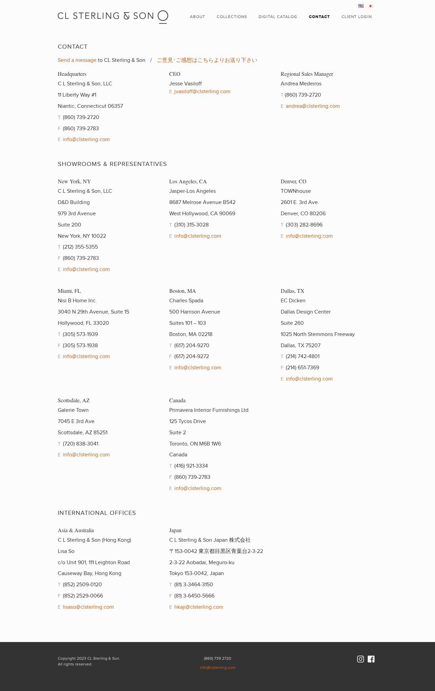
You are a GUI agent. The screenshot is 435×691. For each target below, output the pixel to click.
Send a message (77, 60)
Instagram (360, 659)
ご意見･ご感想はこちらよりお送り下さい (207, 60)
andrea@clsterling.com (313, 106)
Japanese (370, 6)
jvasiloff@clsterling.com (202, 91)
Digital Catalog (278, 16)
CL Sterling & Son (113, 12)
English (361, 6)
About (197, 16)
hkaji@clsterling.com (198, 607)
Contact (319, 16)
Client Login (357, 16)
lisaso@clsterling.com (88, 607)
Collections (232, 16)
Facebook (371, 659)
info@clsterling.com (86, 139)
